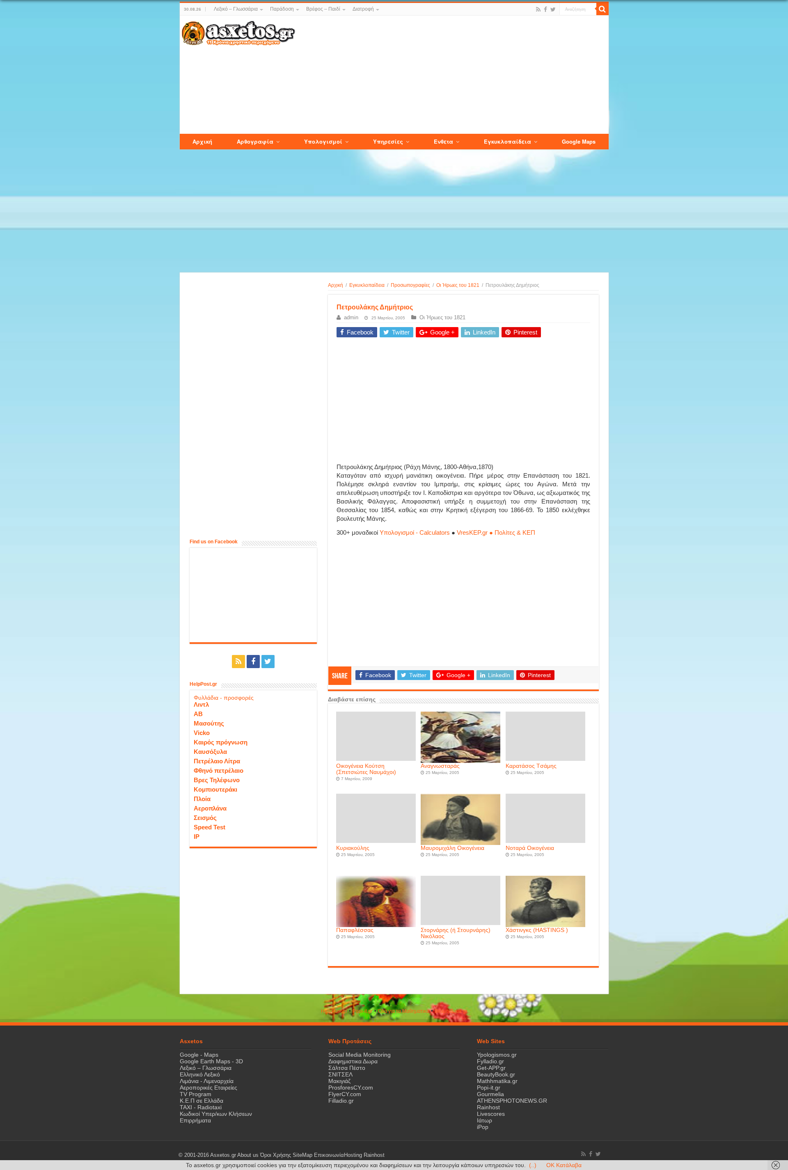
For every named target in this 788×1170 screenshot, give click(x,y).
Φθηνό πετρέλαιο (218, 770)
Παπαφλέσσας (354, 930)
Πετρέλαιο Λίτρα (217, 761)
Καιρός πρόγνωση (220, 742)
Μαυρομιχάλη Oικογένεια (452, 848)
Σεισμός (205, 817)
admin (351, 317)
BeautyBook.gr (496, 1074)
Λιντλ (201, 704)
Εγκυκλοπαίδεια (367, 285)
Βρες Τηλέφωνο (217, 779)
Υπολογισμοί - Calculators (415, 532)
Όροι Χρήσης (275, 1155)
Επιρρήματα (195, 1120)
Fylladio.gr (490, 1061)
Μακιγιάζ (339, 1081)
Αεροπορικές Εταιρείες (208, 1087)
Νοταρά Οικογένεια (530, 848)
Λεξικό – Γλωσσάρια (236, 9)
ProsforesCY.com (350, 1087)
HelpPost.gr (334, 1011)
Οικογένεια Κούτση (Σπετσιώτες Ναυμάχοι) (366, 769)
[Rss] (538, 9)
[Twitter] (553, 9)
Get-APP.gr (491, 1068)
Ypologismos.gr (497, 1054)
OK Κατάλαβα (564, 1165)
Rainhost (488, 1107)
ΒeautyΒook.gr (451, 1011)
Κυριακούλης (352, 848)
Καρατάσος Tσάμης (531, 766)
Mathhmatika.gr (497, 1081)
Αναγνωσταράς (440, 766)
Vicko (202, 732)
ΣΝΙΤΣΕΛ (340, 1074)
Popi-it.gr (363, 1011)
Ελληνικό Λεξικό (200, 1074)
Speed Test (209, 827)
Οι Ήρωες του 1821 (457, 285)
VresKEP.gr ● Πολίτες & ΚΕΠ (496, 532)
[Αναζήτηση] (602, 9)
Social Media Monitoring (359, 1054)
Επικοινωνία (329, 1155)
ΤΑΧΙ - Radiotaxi (201, 1107)
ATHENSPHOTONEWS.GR (512, 1100)
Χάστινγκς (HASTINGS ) (537, 930)
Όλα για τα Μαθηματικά (403, 1011)
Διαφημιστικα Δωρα (353, 1061)
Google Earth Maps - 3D (211, 1061)
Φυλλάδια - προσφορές (224, 697)
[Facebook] (545, 9)
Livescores (491, 1113)
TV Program (195, 1094)
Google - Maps (199, 1054)
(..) (532, 1165)
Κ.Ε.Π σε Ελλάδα (201, 1100)
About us (248, 1155)
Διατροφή (363, 9)
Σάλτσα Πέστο (346, 1068)
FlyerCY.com (344, 1094)
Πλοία (202, 798)
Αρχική (335, 285)
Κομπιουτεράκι (215, 789)
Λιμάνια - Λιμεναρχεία (207, 1081)
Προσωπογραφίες (410, 285)
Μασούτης (209, 723)
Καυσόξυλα (210, 751)
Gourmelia (490, 1094)
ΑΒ (198, 713)
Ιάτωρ (484, 1120)
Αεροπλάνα (210, 808)
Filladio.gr (341, 1100)
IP (196, 836)
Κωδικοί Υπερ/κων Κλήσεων (216, 1113)
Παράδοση (282, 9)
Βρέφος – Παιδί (323, 9)
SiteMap (302, 1155)
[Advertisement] (451, 75)
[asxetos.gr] (238, 31)
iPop (482, 1127)
